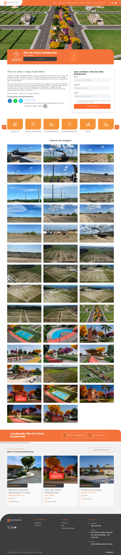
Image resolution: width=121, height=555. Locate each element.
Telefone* (77, 85)
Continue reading (29, 100)
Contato (88, 3)
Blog (82, 3)
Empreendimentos (73, 3)
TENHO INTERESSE (92, 106)
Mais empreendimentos (101, 450)
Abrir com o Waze (97, 435)
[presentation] (4, 127)
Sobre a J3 (61, 3)
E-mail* (76, 93)
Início (54, 3)
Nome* (76, 77)
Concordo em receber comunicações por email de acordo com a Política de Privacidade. (93, 101)
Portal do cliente (99, 3)
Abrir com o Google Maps (75, 435)
